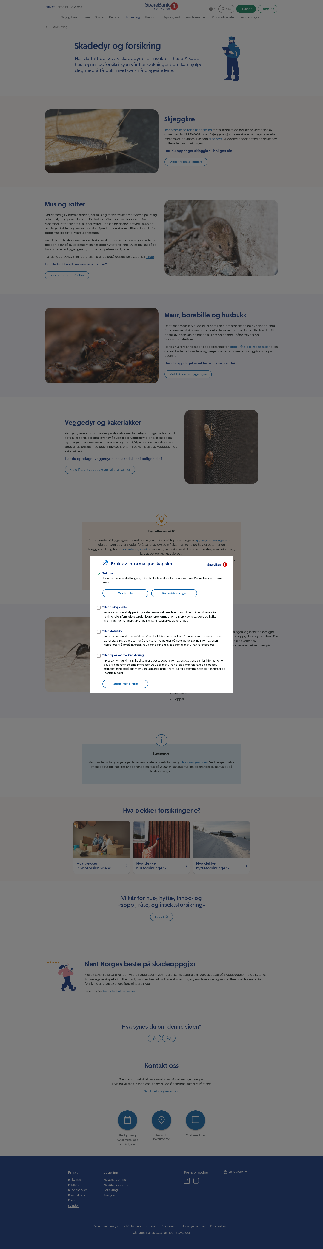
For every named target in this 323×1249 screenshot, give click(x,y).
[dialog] (161, 624)
